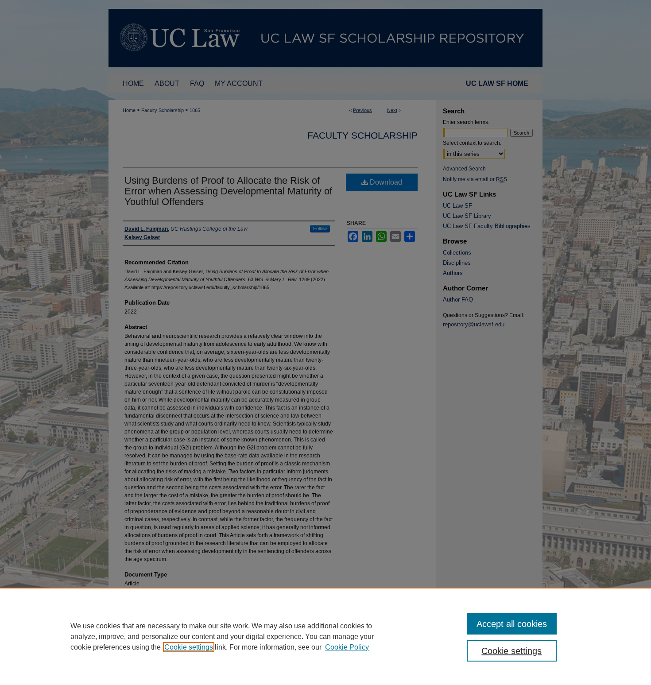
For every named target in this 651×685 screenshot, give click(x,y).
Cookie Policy (347, 647)
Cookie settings (188, 647)
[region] (325, 636)
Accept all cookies (512, 624)
